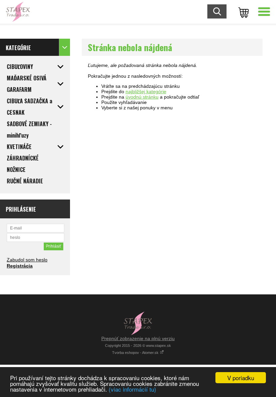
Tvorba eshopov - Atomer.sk (136, 353)
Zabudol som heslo (27, 259)
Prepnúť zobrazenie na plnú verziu (138, 338)
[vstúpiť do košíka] (242, 12)
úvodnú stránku (142, 97)
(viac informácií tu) (132, 389)
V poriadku (240, 377)
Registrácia (20, 265)
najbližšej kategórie (146, 91)
